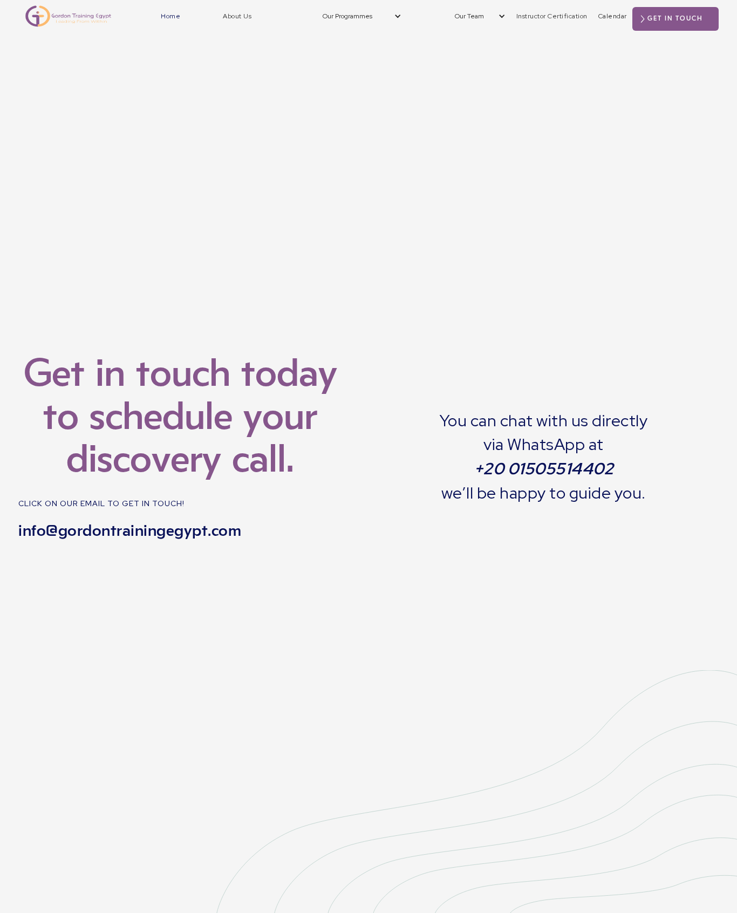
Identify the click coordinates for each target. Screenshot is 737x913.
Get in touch (675, 18)
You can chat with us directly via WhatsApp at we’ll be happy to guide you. (544, 456)
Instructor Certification (552, 16)
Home (170, 16)
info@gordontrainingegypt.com (129, 531)
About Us (237, 16)
